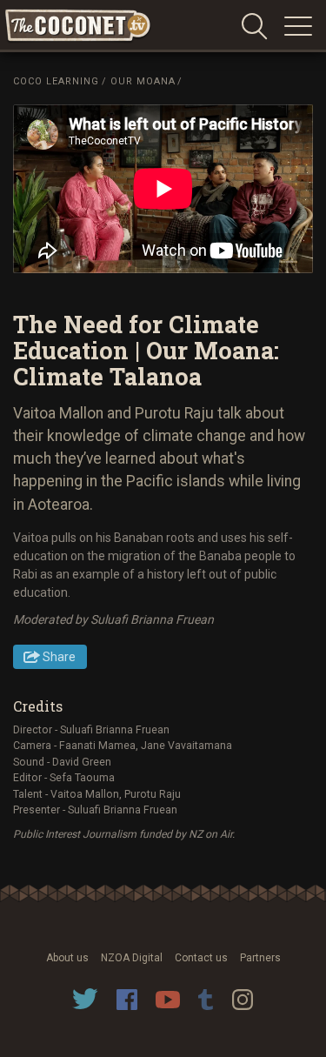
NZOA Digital (132, 958)
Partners (260, 958)
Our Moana (143, 81)
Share (59, 657)
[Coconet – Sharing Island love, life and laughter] (78, 26)
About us (67, 958)
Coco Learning (56, 81)
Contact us (201, 958)
